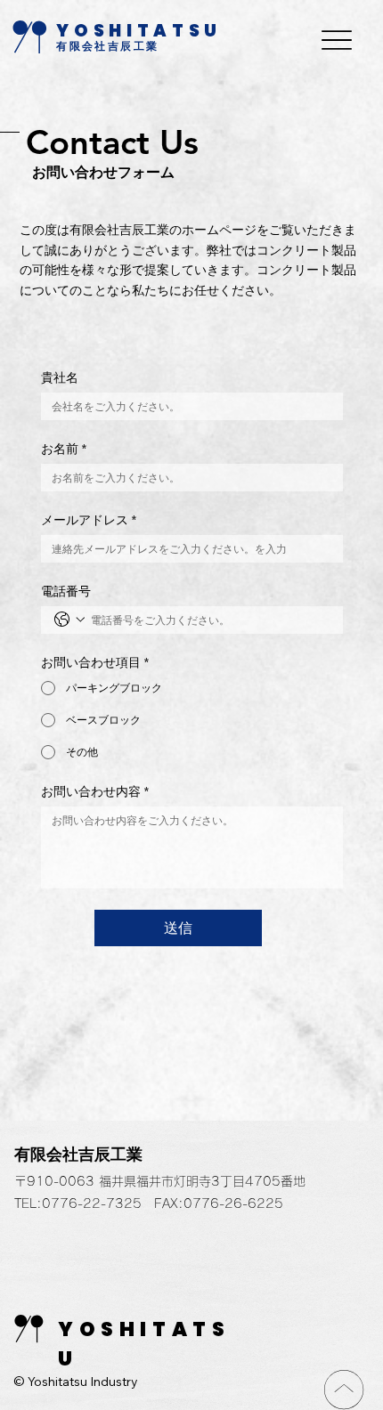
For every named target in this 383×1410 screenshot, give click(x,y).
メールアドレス (88, 520)
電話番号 (66, 591)
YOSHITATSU (139, 31)
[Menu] (337, 39)
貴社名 (59, 377)
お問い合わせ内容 (95, 791)
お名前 (63, 449)
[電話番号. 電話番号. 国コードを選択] (69, 619)
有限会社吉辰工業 (107, 46)
